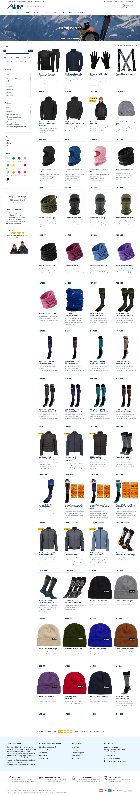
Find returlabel (76, 758)
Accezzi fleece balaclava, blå (73, 170)
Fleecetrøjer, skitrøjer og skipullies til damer (15, 123)
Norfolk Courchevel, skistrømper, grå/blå (46, 601)
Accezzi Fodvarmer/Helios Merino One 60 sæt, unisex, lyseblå (125, 506)
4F (8, 81)
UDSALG (81, 12)
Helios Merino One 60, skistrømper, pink (123, 362)
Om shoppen (76, 750)
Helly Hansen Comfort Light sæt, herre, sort (47, 75)
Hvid (19, 168)
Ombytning (43, 753)
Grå (25, 161)
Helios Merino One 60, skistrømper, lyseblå (98, 362)
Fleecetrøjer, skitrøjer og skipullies (15, 118)
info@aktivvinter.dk (113, 758)
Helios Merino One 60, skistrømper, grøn (72, 362)
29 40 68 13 (111, 756)
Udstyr (44, 12)
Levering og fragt (45, 750)
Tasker (63, 12)
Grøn (7, 168)
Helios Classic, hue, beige (48, 649)
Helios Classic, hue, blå (98, 649)
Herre (9, 143)
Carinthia (10, 95)
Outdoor (54, 12)
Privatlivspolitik (77, 755)
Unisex (9, 146)
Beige (8, 161)
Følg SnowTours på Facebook (116, 761)
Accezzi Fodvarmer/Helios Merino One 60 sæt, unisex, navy (100, 506)
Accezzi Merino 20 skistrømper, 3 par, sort (73, 601)
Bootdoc (10, 90)
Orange (13, 175)
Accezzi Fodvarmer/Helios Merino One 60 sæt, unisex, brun (74, 506)
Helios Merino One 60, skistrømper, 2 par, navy (73, 410)
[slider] (5, 53)
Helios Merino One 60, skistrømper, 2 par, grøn (125, 410)
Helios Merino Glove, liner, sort (99, 75)
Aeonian (10, 87)
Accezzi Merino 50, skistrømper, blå (45, 506)
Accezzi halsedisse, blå (98, 266)
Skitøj (36, 12)
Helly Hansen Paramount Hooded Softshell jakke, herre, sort (47, 123)
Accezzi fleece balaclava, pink (99, 170)
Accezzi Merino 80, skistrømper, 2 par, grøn (125, 314)
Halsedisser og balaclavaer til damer (16, 128)
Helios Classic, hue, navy (99, 696)
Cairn (9, 93)
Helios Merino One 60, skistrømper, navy (46, 362)
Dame (9, 140)
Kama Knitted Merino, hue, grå (125, 123)
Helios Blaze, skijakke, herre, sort (98, 123)
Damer (19, 12)
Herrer (11, 12)
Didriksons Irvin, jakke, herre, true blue (98, 554)
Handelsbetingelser (78, 753)
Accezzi (10, 84)
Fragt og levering (119, 1)
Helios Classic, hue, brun (125, 649)
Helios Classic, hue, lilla (47, 696)
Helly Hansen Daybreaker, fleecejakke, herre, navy (74, 75)
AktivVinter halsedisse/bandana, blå (73, 314)
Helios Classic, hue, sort (99, 601)
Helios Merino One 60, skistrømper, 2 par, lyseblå (99, 410)
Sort (8, 182)
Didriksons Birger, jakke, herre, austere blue (47, 554)
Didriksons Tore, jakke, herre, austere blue (73, 554)
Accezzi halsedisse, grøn (47, 218)
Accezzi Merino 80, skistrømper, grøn (97, 314)
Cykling (9, 111)
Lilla (25, 168)
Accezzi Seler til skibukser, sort (125, 75)
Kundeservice (108, 1)
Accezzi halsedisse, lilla (124, 266)
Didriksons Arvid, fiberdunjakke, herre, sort (48, 458)
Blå (13, 161)
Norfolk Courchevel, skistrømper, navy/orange (125, 554)
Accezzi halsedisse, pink (47, 313)
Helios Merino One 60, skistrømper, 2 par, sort (47, 410)
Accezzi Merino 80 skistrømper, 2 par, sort (124, 458)
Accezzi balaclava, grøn (124, 218)
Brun (19, 161)
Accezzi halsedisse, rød (73, 266)
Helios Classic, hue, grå (124, 601)
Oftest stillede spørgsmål (47, 747)
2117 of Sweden (12, 78)
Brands (72, 12)
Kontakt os (75, 747)
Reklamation (43, 758)
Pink (19, 175)
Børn (28, 12)
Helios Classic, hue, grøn (73, 649)
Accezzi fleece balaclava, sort (48, 170)
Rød (25, 175)
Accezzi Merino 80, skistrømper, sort (123, 697)
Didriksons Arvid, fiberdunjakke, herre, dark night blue (74, 459)
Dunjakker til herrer (13, 114)
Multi (7, 175)
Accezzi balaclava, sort (73, 218)
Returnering (129, 1)
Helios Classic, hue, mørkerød (71, 697)
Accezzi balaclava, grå (98, 218)
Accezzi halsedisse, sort (125, 170)
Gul (14, 168)
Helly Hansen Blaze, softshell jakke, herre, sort (74, 123)
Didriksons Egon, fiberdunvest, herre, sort (99, 458)
